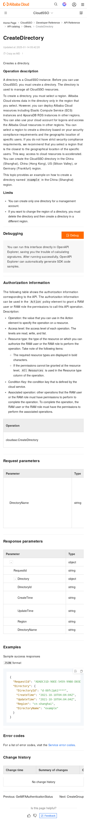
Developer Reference (48, 22)
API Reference (72, 22)
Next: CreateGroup (71, 796)
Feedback (50, 815)
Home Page (9, 22)
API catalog (13, 26)
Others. (28, 26)
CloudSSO (26, 22)
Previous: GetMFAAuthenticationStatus (28, 796)
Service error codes (61, 745)
